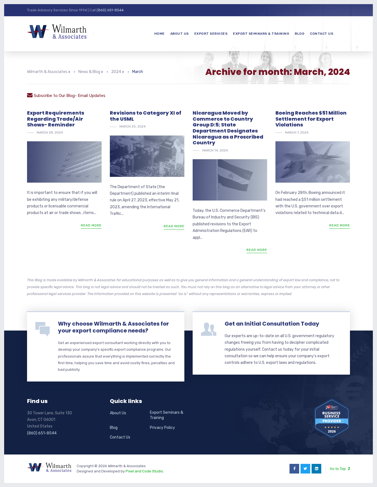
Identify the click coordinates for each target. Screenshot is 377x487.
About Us (179, 34)
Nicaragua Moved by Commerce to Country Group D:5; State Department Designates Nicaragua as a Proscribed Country (228, 127)
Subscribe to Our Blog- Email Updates (69, 95)
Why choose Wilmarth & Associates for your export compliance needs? (113, 327)
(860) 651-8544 (110, 10)
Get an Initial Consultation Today (272, 324)
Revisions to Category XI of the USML (145, 115)
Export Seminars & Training (261, 34)
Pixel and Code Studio (144, 471)
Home (159, 34)
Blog (299, 34)
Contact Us (321, 34)
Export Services (211, 34)
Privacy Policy (162, 427)
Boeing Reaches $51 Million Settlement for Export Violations (311, 118)
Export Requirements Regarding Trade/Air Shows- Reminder (55, 118)
